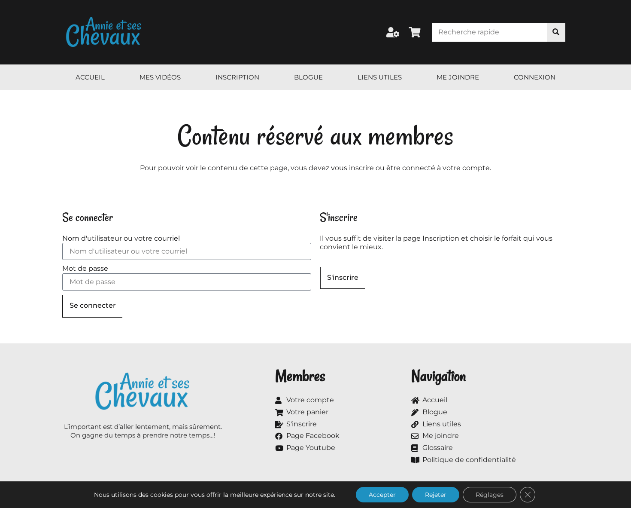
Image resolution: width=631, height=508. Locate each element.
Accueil (90, 77)
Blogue (308, 77)
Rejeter (435, 495)
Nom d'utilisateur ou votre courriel (121, 238)
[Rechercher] (556, 32)
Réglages (490, 495)
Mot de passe (85, 268)
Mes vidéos (160, 77)
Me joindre (458, 77)
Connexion (534, 77)
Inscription (237, 77)
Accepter (382, 495)
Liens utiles (380, 77)
